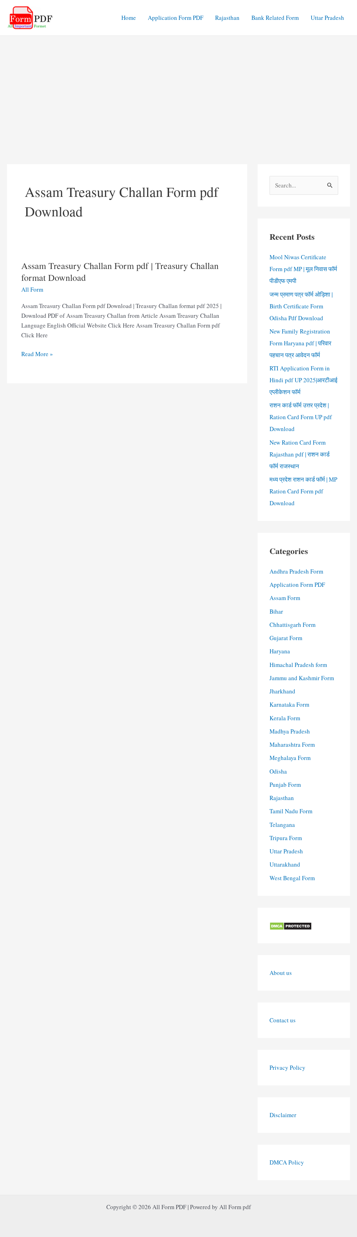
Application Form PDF (175, 18)
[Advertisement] (178, 88)
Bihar (276, 611)
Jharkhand (282, 691)
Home (128, 18)
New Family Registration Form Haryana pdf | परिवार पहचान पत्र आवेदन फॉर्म (300, 343)
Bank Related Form (275, 18)
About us (280, 973)
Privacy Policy (287, 1067)
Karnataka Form (289, 704)
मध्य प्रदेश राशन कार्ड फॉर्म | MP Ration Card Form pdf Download (303, 491)
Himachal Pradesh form (298, 665)
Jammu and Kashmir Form (301, 678)
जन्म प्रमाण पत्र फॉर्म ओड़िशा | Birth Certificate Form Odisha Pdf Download (301, 306)
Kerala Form (284, 718)
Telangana (282, 825)
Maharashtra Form (292, 744)
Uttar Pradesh (327, 18)
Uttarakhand (284, 864)
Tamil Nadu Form (290, 811)
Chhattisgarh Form (292, 625)
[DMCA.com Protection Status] (290, 925)
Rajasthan (227, 18)
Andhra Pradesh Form (296, 571)
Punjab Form (285, 785)
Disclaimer (282, 1115)
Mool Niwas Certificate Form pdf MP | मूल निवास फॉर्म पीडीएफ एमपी (303, 269)
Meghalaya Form (290, 758)
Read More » (37, 354)
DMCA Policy (286, 1162)
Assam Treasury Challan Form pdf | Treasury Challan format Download (120, 271)
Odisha (278, 771)
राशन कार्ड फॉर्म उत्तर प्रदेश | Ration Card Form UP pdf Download (300, 417)
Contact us (282, 1020)
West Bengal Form (292, 878)
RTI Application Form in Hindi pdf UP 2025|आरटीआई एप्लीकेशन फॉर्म (303, 380)
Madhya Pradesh (289, 731)
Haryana (279, 651)
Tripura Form (285, 838)
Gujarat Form (285, 638)
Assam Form (284, 598)
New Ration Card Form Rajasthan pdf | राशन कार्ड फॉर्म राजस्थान (299, 454)
